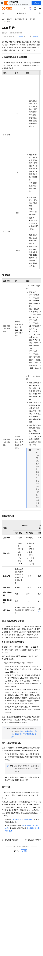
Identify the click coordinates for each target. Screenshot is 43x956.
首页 (3, 19)
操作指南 (32, 19)
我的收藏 (35, 36)
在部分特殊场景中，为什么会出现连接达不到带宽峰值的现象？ (24, 734)
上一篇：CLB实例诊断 (10, 840)
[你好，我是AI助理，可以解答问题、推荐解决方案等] (30, 8)
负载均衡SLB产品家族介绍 (21, 819)
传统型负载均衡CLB (21, 19)
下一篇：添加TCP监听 (33, 840)
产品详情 (20, 36)
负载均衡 (9, 19)
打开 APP (36, 3)
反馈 (25, 851)
